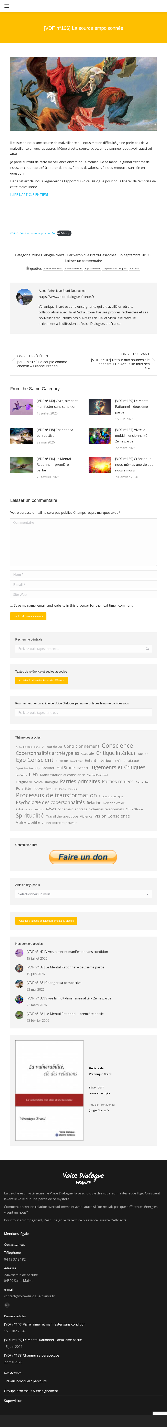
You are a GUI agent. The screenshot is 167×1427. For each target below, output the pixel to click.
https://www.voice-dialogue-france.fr (66, 296)
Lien (33, 774)
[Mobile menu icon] (6, 6)
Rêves (51, 809)
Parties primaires (80, 781)
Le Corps (21, 775)
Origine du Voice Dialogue (37, 782)
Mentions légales (17, 1233)
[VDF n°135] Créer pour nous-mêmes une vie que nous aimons (134, 464)
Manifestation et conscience (62, 774)
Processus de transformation (56, 795)
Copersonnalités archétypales (47, 753)
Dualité (143, 754)
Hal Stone (65, 767)
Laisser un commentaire (83, 260)
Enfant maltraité (127, 761)
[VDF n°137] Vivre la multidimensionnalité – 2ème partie (132, 435)
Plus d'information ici (102, 1104)
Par (91, 255)
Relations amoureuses (30, 809)
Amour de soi (52, 746)
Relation (94, 802)
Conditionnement (53, 268)
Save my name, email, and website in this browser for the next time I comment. (73, 605)
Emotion (62, 761)
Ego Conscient (92, 268)
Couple (87, 753)
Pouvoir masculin (68, 789)
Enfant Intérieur (99, 760)
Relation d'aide (114, 803)
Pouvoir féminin (45, 788)
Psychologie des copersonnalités (50, 802)
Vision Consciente (112, 816)
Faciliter (48, 767)
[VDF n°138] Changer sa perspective (55, 433)
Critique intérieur (73, 268)
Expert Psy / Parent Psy (28, 768)
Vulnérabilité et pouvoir (59, 823)
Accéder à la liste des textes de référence (41, 680)
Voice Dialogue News (48, 255)
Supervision (13, 1400)
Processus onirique (111, 796)
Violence (86, 816)
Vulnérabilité (28, 822)
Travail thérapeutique (62, 816)
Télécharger (64, 233)
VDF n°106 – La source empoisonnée (32, 233)
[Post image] (21, 407)
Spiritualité (30, 815)
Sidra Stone (134, 809)
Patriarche (142, 782)
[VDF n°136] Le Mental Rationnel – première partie (54, 464)
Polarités (134, 268)
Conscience (117, 745)
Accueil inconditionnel (28, 746)
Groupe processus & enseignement (31, 1391)
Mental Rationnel (97, 775)
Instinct (82, 768)
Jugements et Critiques (114, 268)
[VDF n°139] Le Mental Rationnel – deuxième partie (132, 406)
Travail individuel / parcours (25, 1381)
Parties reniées (118, 781)
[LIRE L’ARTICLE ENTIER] (29, 194)
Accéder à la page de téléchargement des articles (46, 920)
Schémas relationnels (106, 809)
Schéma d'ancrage (72, 809)
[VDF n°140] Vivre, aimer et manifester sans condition (57, 404)
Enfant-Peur (76, 761)
